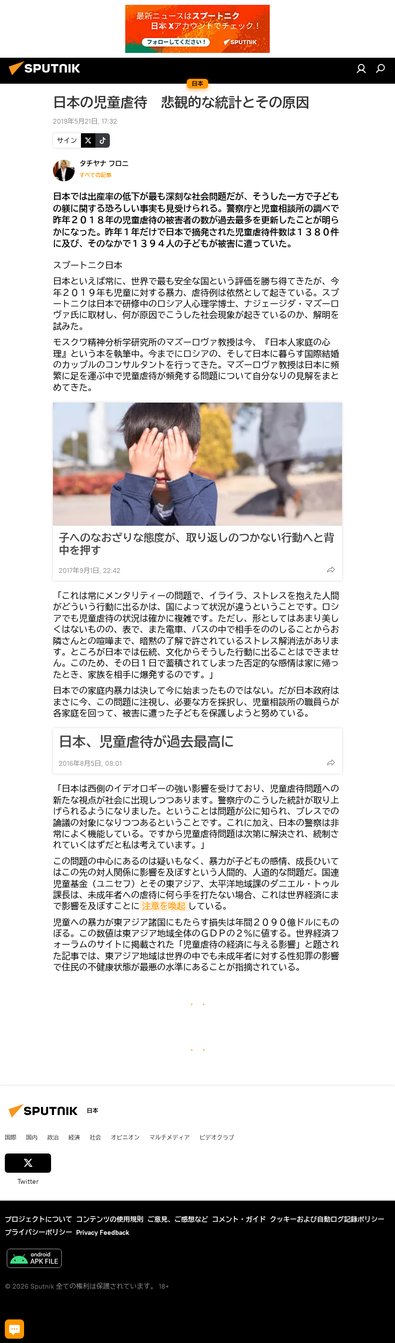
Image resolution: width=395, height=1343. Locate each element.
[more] (331, 569)
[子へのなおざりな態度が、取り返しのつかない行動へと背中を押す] (197, 464)
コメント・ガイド (239, 1219)
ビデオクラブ (216, 1137)
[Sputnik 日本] (47, 76)
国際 (10, 1137)
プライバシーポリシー (38, 1232)
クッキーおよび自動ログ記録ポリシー (327, 1219)
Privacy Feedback (102, 1232)
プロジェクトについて (38, 1219)
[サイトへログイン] (361, 68)
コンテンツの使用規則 (110, 1219)
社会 (95, 1137)
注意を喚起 (163, 906)
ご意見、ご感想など (177, 1219)
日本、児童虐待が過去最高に (146, 741)
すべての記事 (95, 175)
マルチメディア (169, 1137)
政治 (53, 1137)
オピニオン (125, 1137)
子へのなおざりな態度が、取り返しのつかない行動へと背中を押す (196, 544)
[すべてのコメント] (14, 1329)
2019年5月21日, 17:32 (85, 121)
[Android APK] (34, 1259)
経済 (74, 1137)
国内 (32, 1137)
